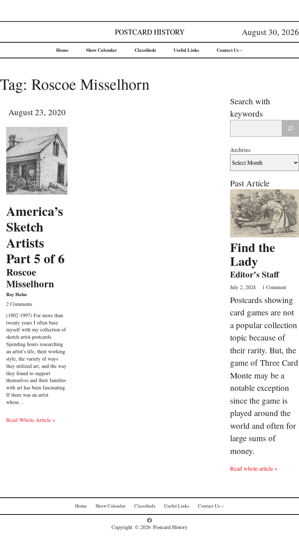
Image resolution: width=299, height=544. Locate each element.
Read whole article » (253, 468)
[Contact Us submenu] (241, 50)
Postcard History (150, 32)
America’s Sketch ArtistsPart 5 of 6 (35, 246)
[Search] (290, 128)
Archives (240, 150)
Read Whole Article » (30, 419)
